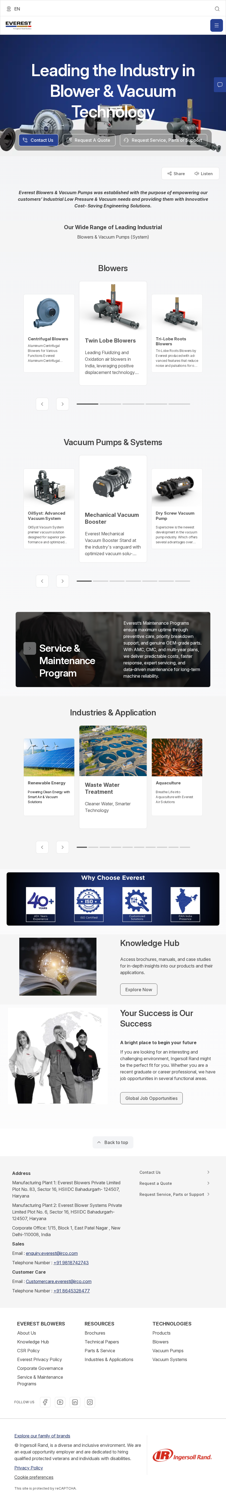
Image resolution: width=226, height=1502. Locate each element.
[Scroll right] (62, 404)
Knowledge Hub (33, 1342)
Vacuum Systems (169, 1359)
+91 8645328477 (71, 1290)
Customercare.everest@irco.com (59, 1281)
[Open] (216, 25)
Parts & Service (100, 1350)
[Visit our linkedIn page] (75, 1402)
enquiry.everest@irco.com (52, 1253)
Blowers (160, 1342)
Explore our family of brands (42, 1436)
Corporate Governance (40, 1368)
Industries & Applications (109, 1359)
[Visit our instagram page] (90, 1402)
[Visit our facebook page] (45, 1402)
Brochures (95, 1333)
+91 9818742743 (71, 1262)
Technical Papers (102, 1342)
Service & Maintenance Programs (40, 1380)
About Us (26, 1333)
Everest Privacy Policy (39, 1359)
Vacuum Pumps (168, 1350)
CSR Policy (28, 1350)
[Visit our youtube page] (60, 1402)
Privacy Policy (28, 1468)
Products (161, 1333)
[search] (217, 8)
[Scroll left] (42, 404)
